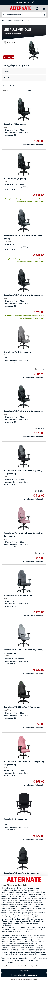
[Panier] (43, 8)
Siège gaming (18, 21)
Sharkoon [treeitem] (7, 71)
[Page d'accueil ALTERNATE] (20, 8)
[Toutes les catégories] (4, 8)
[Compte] (37, 8)
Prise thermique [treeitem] (9, 78)
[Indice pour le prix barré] (35, 369)
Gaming (9, 21)
